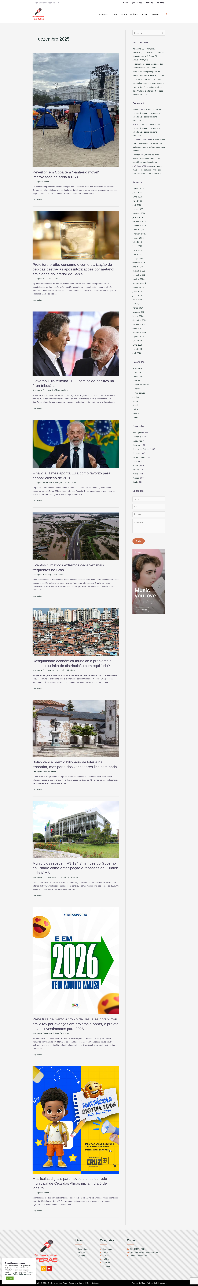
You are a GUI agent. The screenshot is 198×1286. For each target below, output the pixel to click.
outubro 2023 (138, 328)
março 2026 (137, 209)
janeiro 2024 (137, 316)
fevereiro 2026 (138, 213)
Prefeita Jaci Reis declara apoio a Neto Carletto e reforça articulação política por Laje (147, 91)
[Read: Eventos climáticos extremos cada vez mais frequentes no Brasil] (76, 536)
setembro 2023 (139, 332)
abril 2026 (136, 205)
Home (125, 3)
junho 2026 (137, 197)
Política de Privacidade (156, 1283)
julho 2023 (137, 341)
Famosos (156, 14)
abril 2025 (136, 254)
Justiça (123, 14)
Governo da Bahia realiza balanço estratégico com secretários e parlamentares (146, 158)
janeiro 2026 (137, 217)
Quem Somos (137, 3)
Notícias (149, 3)
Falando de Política (51, 482)
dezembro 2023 (139, 320)
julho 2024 (137, 291)
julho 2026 (137, 193)
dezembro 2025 (139, 221)
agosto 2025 (138, 238)
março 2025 (137, 258)
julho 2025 (137, 242)
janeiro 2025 (137, 267)
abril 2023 (136, 353)
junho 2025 (137, 246)
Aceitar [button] (9, 1278)
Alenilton (136, 109)
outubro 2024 (138, 279)
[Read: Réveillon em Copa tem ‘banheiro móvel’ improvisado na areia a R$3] (76, 110)
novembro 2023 (139, 324)
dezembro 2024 (139, 271)
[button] (167, 14)
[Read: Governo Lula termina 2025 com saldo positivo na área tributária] (76, 343)
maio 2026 (137, 201)
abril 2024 (136, 304)
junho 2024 (137, 295)
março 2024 (137, 308)
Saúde (135, 417)
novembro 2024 (139, 275)
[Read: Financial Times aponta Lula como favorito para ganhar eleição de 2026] (76, 444)
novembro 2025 (139, 225)
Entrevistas (137, 376)
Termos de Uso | (139, 1283)
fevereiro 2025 (138, 262)
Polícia (114, 14)
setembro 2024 (139, 283)
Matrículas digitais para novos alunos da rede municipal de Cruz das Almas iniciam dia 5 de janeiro (70, 1183)
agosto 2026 (138, 188)
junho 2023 (137, 345)
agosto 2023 (138, 336)
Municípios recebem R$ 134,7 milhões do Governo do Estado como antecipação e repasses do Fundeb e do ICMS (75, 868)
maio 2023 (137, 349)
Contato (160, 3)
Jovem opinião (49, 574)
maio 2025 (137, 250)
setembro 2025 (139, 234)
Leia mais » (37, 199)
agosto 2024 (138, 287)
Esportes (145, 14)
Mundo (63, 482)
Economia (47, 390)
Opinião (135, 405)
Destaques (102, 14)
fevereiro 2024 (138, 312)
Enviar (138, 541)
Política (134, 14)
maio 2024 (137, 299)
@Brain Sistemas (92, 1283)
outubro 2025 (138, 230)
